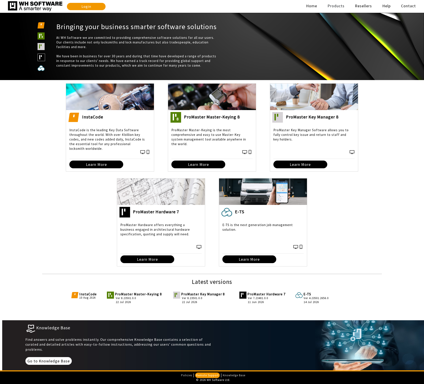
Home (311, 5)
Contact (408, 5)
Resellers (363, 5)
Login (86, 6)
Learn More (96, 164)
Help (386, 5)
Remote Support (207, 375)
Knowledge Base (234, 375)
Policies (186, 375)
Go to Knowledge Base (48, 360)
